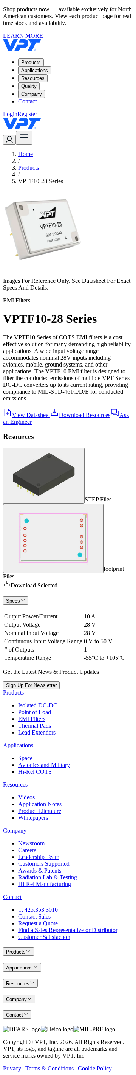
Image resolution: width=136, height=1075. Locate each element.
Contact (27, 101)
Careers (27, 850)
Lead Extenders (37, 732)
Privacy (12, 1068)
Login (10, 114)
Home (25, 154)
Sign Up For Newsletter (31, 685)
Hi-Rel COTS (35, 771)
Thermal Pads (34, 725)
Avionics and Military (44, 765)
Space (25, 758)
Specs (13, 601)
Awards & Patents (39, 870)
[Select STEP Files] (44, 476)
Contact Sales (34, 916)
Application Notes (40, 804)
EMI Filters (31, 719)
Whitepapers (33, 817)
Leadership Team (38, 857)
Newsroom (31, 843)
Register (27, 114)
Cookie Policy (95, 1068)
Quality (29, 86)
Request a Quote (38, 923)
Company (31, 94)
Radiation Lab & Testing (47, 877)
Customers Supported (44, 863)
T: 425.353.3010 (38, 909)
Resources (33, 78)
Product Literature (39, 811)
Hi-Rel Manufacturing (44, 884)
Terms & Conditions (49, 1068)
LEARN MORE (23, 35)
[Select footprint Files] (53, 538)
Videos (26, 797)
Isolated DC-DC (37, 705)
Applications (34, 70)
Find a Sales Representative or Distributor (67, 930)
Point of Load (34, 712)
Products (31, 62)
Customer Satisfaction (44, 937)
